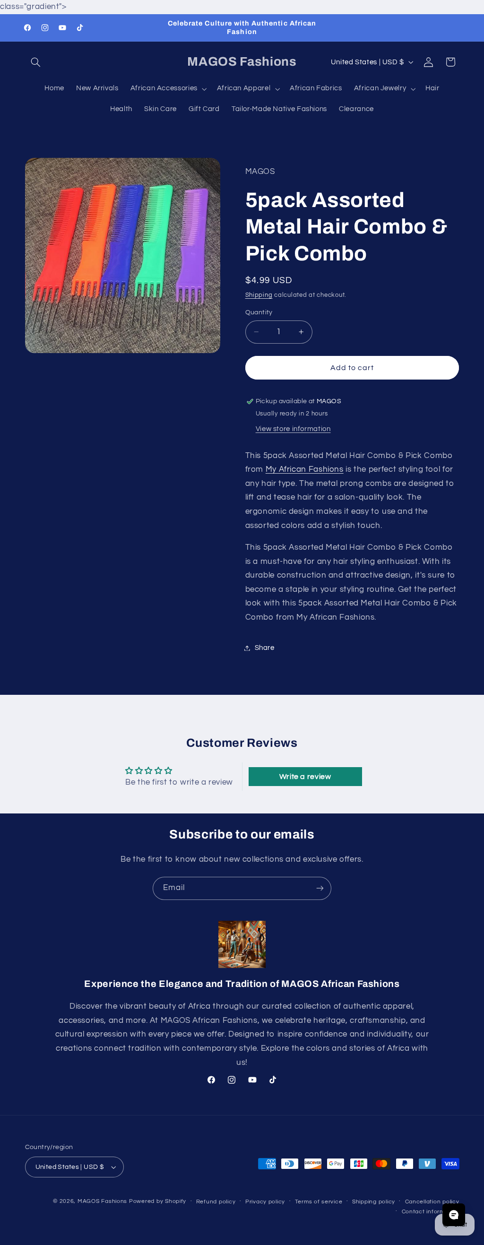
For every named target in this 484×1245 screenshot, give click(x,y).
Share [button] (265, 647)
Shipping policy (373, 1201)
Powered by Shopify (157, 1201)
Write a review (305, 776)
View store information (293, 428)
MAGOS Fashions (102, 1201)
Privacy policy (265, 1201)
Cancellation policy (432, 1201)
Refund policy (216, 1201)
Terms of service (319, 1201)
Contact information (430, 1211)
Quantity (259, 312)
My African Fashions (305, 469)
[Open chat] (453, 1214)
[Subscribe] (320, 888)
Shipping (259, 295)
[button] (36, 62)
